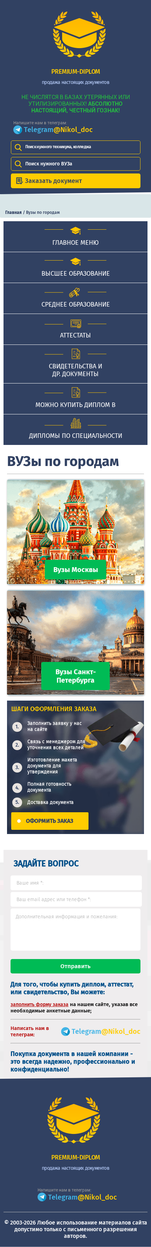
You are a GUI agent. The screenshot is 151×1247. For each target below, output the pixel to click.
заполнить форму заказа (39, 1005)
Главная (13, 212)
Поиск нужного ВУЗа (48, 164)
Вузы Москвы (75, 569)
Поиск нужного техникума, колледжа (58, 146)
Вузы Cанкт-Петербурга (75, 676)
